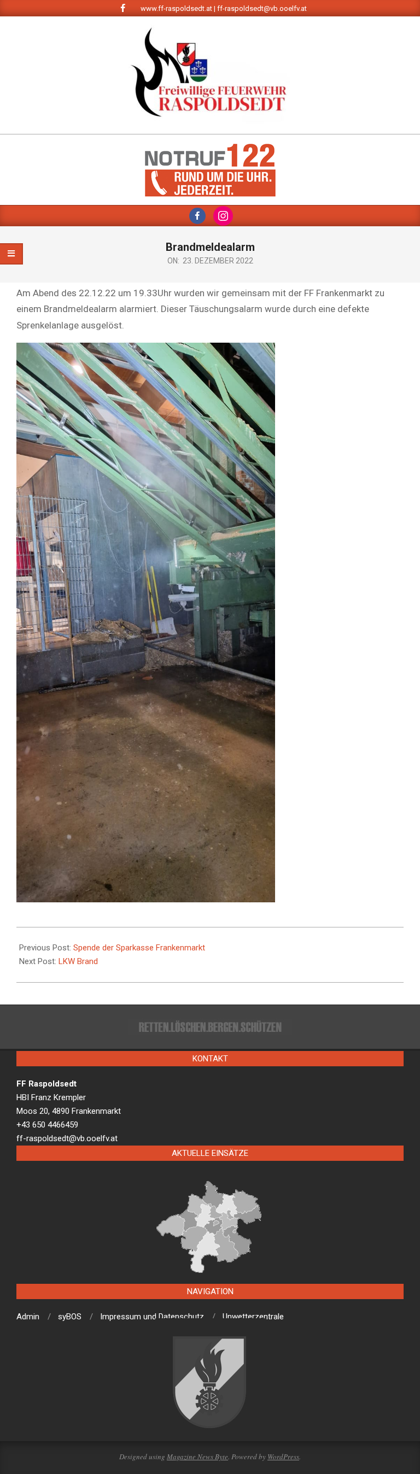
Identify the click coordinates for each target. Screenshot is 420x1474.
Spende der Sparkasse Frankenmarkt (139, 948)
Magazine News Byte (197, 1456)
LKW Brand (78, 961)
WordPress (283, 1456)
